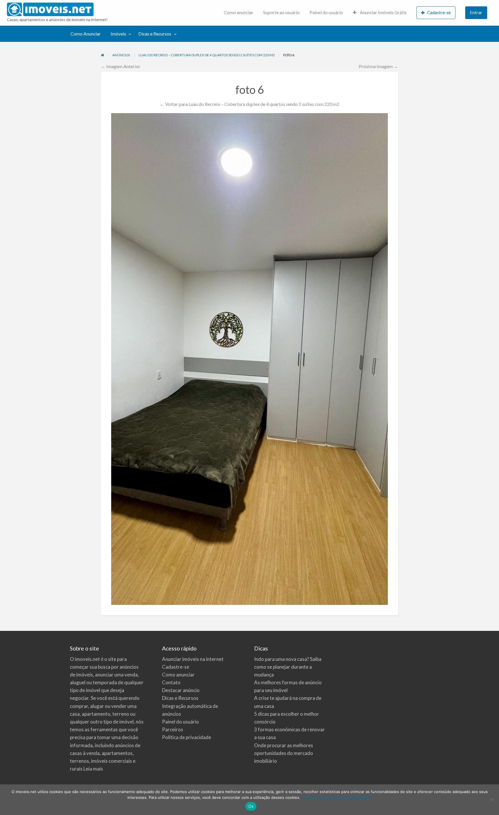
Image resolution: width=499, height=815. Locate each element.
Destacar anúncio (181, 690)
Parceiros (172, 729)
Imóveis (118, 33)
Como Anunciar (85, 33)
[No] (492, 800)
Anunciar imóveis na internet (193, 659)
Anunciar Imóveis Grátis (383, 12)
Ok (251, 806)
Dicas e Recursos (154, 33)
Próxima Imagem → (378, 66)
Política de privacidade (186, 737)
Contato (171, 682)
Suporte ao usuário (281, 12)
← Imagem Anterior (120, 66)
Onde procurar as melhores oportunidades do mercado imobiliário (283, 753)
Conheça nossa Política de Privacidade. (336, 797)
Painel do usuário (326, 12)
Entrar (476, 12)
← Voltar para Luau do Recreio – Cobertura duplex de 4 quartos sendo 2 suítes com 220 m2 (249, 104)
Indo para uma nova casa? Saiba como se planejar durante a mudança (287, 667)
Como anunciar (238, 12)
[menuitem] (238, 13)
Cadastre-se (439, 12)
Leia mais (93, 769)
